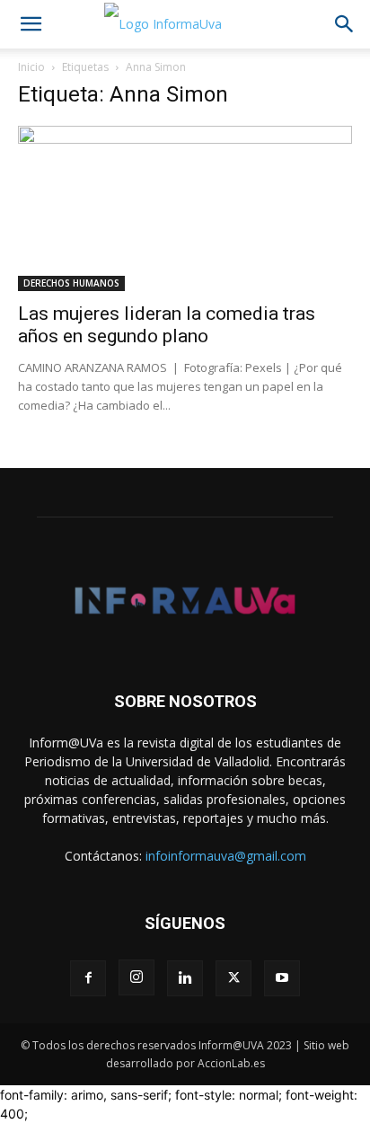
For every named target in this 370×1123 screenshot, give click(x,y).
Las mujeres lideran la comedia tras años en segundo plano (166, 325)
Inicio (31, 67)
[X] (233, 978)
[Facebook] (88, 978)
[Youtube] (282, 978)
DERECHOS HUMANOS (71, 283)
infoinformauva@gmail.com (225, 855)
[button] (30, 24)
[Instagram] (136, 977)
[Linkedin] (185, 978)
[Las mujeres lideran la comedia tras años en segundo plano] (185, 208)
